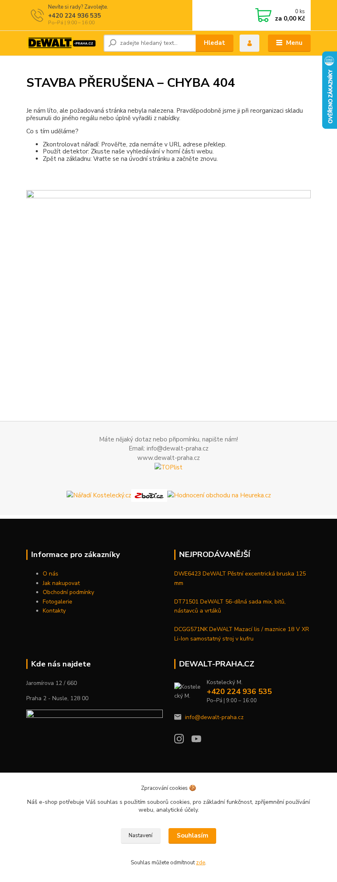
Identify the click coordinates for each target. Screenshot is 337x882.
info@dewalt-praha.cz (214, 717)
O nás (50, 574)
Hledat (214, 43)
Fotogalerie (57, 602)
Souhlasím (192, 835)
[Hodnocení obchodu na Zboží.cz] (149, 495)
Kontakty (54, 611)
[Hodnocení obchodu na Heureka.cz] (219, 495)
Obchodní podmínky (68, 592)
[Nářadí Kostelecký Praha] (99, 495)
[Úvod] (61, 43)
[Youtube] (200, 741)
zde (200, 862)
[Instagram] (183, 741)
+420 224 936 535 (74, 16)
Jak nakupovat (61, 583)
